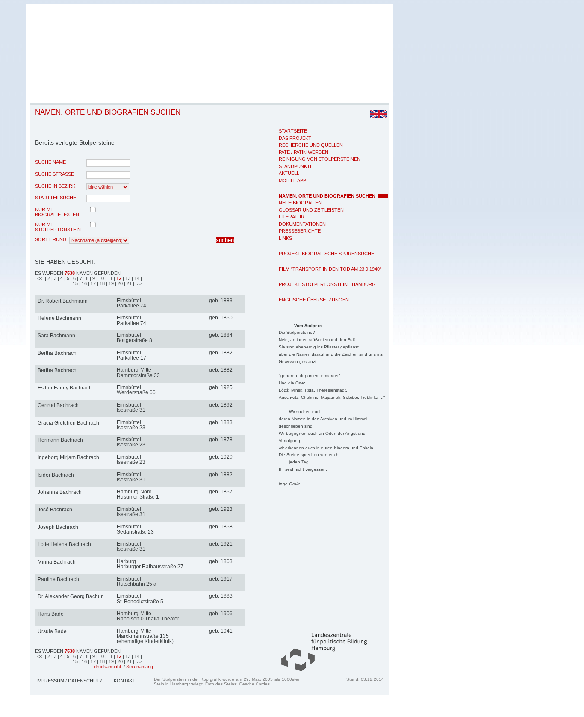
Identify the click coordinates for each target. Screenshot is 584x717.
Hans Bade (51, 614)
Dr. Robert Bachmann (63, 301)
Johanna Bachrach (60, 492)
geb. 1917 (221, 579)
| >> (137, 283)
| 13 (126, 278)
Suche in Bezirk (55, 186)
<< (40, 278)
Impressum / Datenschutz (69, 680)
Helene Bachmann (59, 318)
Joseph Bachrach (58, 527)
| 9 (93, 278)
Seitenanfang (139, 666)
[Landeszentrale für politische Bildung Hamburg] (320, 669)
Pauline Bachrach (58, 579)
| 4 (61, 278)
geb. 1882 (221, 353)
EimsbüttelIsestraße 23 (131, 425)
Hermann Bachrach (60, 440)
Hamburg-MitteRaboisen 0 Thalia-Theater (148, 616)
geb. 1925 (221, 387)
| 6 (74, 278)
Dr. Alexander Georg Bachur (70, 596)
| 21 (128, 283)
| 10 (100, 278)
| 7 (80, 278)
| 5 (67, 278)
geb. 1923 (221, 509)
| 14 (136, 278)
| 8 (86, 278)
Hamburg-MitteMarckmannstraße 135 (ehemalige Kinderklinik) (145, 636)
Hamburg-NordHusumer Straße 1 (138, 494)
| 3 (54, 278)
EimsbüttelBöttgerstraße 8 (134, 337)
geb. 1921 (221, 544)
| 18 (101, 283)
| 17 (92, 283)
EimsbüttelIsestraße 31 (131, 407)
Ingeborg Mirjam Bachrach (68, 457)
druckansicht (107, 666)
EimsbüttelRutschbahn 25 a (136, 581)
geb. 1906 (221, 614)
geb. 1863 (221, 561)
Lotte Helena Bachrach (64, 544)
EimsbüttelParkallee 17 (131, 355)
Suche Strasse (54, 174)
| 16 (83, 283)
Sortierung (51, 239)
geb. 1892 (221, 405)
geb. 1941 (221, 631)
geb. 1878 (221, 440)
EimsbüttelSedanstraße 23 (135, 529)
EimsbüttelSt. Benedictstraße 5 (140, 598)
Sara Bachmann (56, 336)
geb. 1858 (221, 527)
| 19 (110, 283)
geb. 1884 (221, 335)
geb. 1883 (221, 301)
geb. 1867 (221, 492)
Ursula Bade (52, 631)
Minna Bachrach (57, 562)
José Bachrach (55, 510)
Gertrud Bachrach (58, 405)
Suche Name (50, 162)
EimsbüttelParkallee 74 (131, 303)
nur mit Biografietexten (57, 212)
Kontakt (125, 680)
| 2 (47, 278)
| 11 (109, 278)
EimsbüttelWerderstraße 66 (136, 389)
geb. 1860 (221, 318)
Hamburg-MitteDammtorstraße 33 (138, 372)
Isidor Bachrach (56, 475)
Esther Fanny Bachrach (65, 388)
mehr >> (239, 301)
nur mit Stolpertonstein (58, 227)
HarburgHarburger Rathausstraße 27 (150, 563)
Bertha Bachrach (57, 353)
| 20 (119, 283)
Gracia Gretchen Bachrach (68, 423)
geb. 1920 (221, 457)
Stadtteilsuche (55, 197)
